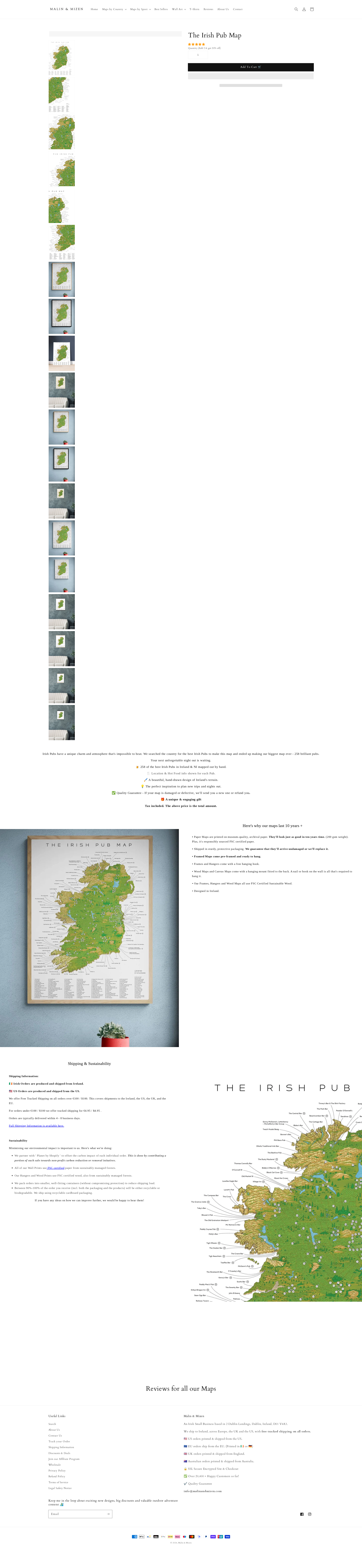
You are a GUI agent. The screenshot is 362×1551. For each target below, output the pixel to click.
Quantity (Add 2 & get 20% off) (204, 48)
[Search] (296, 9)
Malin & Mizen (184, 1543)
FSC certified (55, 1167)
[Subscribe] (108, 1514)
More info (307, 1367)
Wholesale (55, 1464)
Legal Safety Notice (60, 1488)
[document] (115, 34)
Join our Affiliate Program (64, 1459)
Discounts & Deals (59, 1453)
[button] (197, 44)
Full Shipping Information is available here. (36, 1125)
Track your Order (59, 1441)
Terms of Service (58, 1482)
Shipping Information (61, 1447)
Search (52, 1424)
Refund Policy (57, 1476)
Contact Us (55, 1435)
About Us (54, 1429)
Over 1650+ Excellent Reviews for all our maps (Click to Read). (181, 1329)
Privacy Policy (57, 1470)
